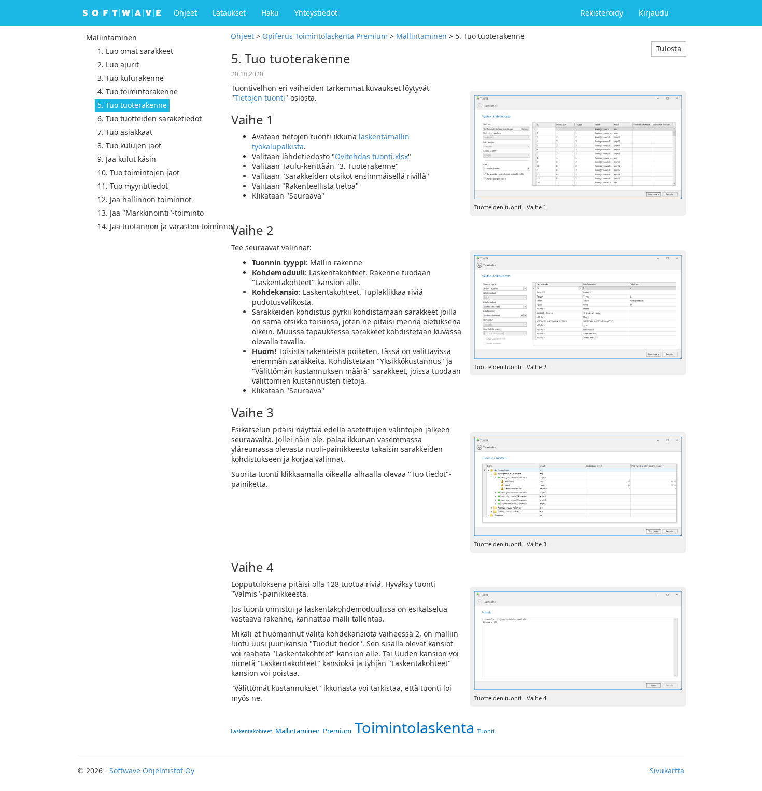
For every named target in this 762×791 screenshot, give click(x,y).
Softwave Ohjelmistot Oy (151, 770)
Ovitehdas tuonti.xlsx (371, 156)
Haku (270, 13)
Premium (337, 731)
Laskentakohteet (251, 731)
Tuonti (486, 731)
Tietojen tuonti (259, 98)
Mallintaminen (421, 36)
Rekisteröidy (602, 13)
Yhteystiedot (315, 13)
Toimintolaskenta (414, 727)
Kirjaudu (654, 13)
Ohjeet (185, 13)
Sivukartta (667, 770)
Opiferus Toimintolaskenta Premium (325, 36)
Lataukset (229, 13)
